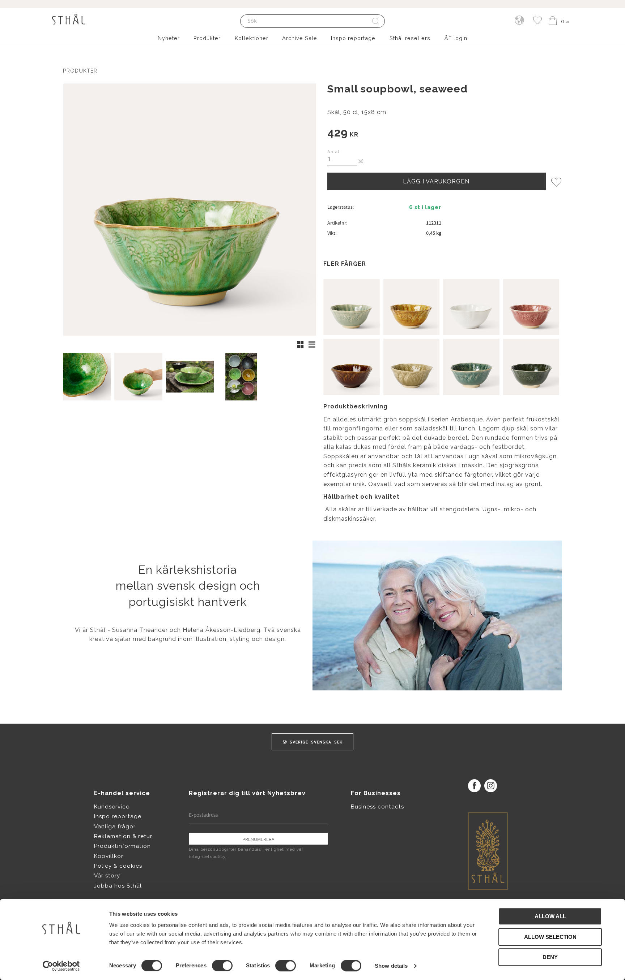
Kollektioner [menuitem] (251, 38)
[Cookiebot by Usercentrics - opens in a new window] (61, 966)
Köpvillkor (108, 856)
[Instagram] (490, 785)
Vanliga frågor (115, 826)
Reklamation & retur (123, 836)
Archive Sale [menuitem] (299, 38)
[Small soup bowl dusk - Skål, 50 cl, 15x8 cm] (471, 367)
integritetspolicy (207, 856)
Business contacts (377, 806)
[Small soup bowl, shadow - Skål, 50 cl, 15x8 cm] (531, 367)
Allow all (550, 916)
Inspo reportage (117, 816)
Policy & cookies (118, 866)
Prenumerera (258, 839)
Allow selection (550, 937)
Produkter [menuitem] (207, 38)
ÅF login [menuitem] (455, 38)
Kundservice (111, 806)
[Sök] (375, 21)
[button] (537, 21)
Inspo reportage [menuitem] (353, 38)
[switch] (222, 965)
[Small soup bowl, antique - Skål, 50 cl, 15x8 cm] (351, 307)
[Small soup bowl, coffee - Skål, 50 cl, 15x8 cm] (351, 367)
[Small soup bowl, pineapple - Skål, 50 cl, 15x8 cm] (411, 307)
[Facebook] (474, 785)
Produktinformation (122, 846)
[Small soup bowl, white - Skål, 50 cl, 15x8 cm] (471, 307)
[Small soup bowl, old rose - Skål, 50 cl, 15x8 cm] (531, 307)
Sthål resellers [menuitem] (410, 38)
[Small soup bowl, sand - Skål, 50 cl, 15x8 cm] (411, 367)
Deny (550, 957)
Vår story (107, 875)
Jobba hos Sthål (118, 886)
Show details (391, 966)
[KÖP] (436, 181)
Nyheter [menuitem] (169, 38)
